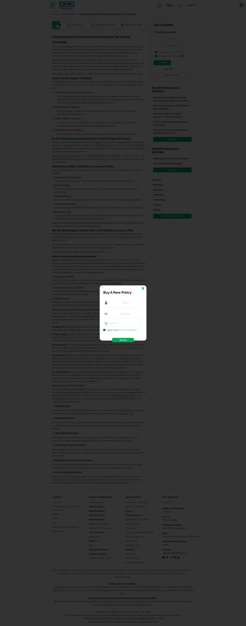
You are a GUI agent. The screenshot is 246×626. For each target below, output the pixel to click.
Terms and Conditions (128, 330)
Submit (123, 340)
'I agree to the (121, 330)
